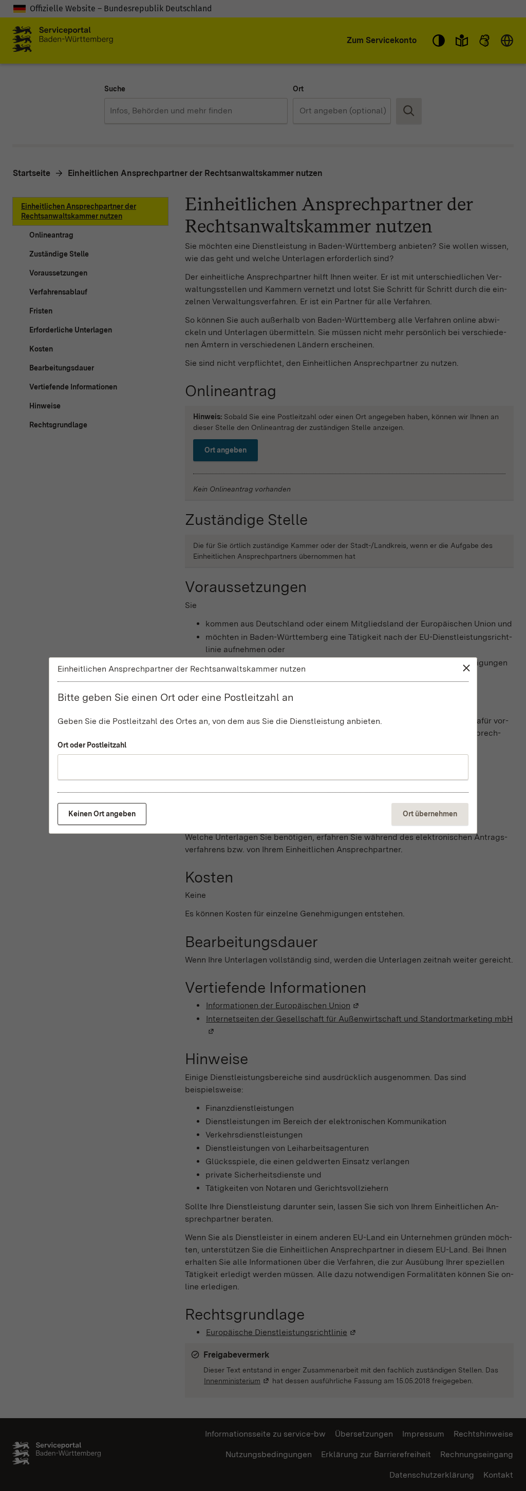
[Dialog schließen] (466, 668)
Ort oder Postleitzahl (92, 745)
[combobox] (263, 767)
